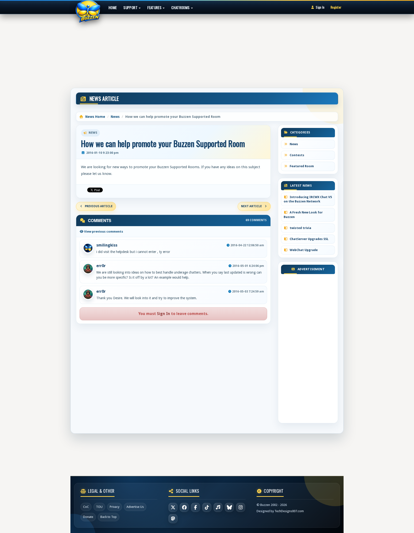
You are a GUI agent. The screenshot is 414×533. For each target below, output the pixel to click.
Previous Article (99, 206)
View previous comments (103, 231)
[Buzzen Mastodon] (173, 518)
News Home (94, 117)
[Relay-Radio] (218, 507)
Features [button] (154, 7)
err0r (101, 266)
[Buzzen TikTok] (206, 507)
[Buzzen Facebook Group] (195, 507)
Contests (296, 155)
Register (336, 7)
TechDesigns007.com (289, 511)
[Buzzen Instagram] (240, 507)
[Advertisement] (207, 48)
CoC (86, 507)
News (115, 117)
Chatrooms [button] (180, 7)
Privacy (114, 507)
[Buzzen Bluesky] (229, 507)
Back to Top (108, 517)
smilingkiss (106, 245)
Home (113, 7)
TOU (99, 507)
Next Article (251, 206)
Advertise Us (135, 507)
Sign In (320, 7)
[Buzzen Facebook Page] (184, 507)
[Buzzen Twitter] (173, 507)
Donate (88, 517)
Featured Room (301, 166)
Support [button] (130, 7)
